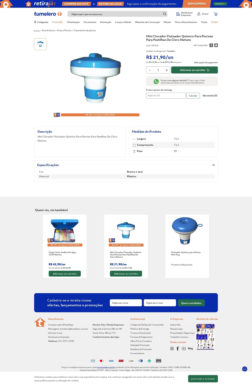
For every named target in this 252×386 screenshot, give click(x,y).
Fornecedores (137, 353)
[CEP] (166, 94)
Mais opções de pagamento (206, 63)
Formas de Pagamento (141, 336)
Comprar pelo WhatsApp (60, 324)
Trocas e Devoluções (140, 332)
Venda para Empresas (58, 336)
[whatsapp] (216, 45)
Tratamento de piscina (85, 30)
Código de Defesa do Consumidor (147, 324)
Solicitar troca (55, 332)
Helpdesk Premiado (140, 345)
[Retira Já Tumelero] (126, 4)
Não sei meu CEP (210, 95)
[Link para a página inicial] (37, 30)
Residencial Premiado (141, 349)
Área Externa (48, 30)
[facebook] (211, 45)
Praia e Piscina (64, 30)
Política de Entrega (139, 328)
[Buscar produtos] (164, 13)
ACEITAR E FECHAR (203, 379)
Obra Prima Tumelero (141, 340)
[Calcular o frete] (193, 96)
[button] (245, 369)
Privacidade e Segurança (182, 332)
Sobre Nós (175, 324)
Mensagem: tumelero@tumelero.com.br (68, 328)
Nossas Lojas (176, 328)
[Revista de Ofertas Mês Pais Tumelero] (205, 348)
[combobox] (121, 14)
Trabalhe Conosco (179, 336)
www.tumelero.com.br (106, 367)
